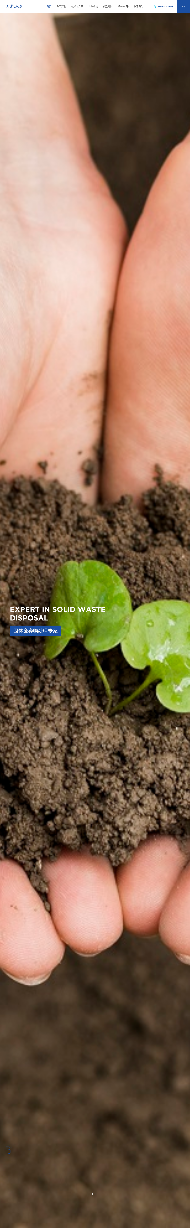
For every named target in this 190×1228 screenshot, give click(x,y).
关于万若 (61, 6)
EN (183, 6)
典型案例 (107, 6)
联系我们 (138, 6)
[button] (91, 1194)
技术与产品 (77, 6)
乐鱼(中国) (123, 6)
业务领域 (93, 6)
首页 (49, 6)
